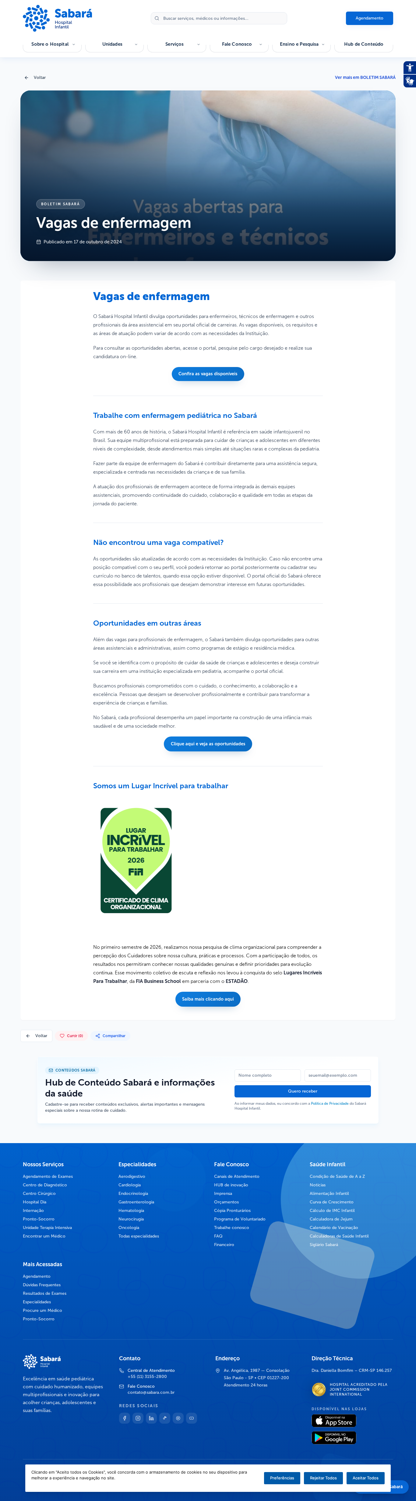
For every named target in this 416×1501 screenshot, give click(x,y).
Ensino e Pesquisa (299, 44)
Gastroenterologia (136, 1202)
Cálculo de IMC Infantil (332, 1210)
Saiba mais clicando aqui (208, 999)
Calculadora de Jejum (331, 1219)
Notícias (318, 1185)
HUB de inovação (231, 1185)
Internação (33, 1210)
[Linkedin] (151, 1418)
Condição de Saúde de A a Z (337, 1176)
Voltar (40, 77)
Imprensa (223, 1193)
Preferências (282, 1477)
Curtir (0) (75, 1036)
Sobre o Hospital (49, 44)
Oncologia (128, 1227)
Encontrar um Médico (44, 1236)
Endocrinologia (133, 1193)
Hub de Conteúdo (363, 44)
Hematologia (131, 1210)
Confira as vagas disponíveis (208, 373)
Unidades (112, 44)
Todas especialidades (138, 1236)
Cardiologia (129, 1185)
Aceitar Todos (366, 1477)
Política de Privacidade (330, 1103)
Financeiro (224, 1244)
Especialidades (37, 1302)
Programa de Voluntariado (240, 1219)
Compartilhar (114, 1036)
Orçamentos (226, 1202)
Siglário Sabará (324, 1244)
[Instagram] (137, 1418)
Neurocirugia (131, 1219)
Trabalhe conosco (231, 1227)
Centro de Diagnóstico (45, 1185)
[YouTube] (191, 1418)
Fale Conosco (237, 44)
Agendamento (369, 18)
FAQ (218, 1236)
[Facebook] (124, 1418)
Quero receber (302, 1091)
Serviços (174, 44)
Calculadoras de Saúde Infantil (339, 1236)
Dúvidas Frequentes (42, 1284)
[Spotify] (178, 1418)
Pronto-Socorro (39, 1219)
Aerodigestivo (131, 1176)
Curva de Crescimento (332, 1202)
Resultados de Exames (44, 1293)
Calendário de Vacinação (334, 1227)
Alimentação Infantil (329, 1193)
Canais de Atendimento (236, 1176)
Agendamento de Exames (48, 1176)
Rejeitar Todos (323, 1477)
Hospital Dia (34, 1202)
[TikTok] (164, 1418)
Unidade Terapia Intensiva (47, 1227)
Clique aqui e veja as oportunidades (208, 744)
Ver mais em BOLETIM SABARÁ (365, 77)
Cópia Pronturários (232, 1210)
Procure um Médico (42, 1310)
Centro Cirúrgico (39, 1193)
